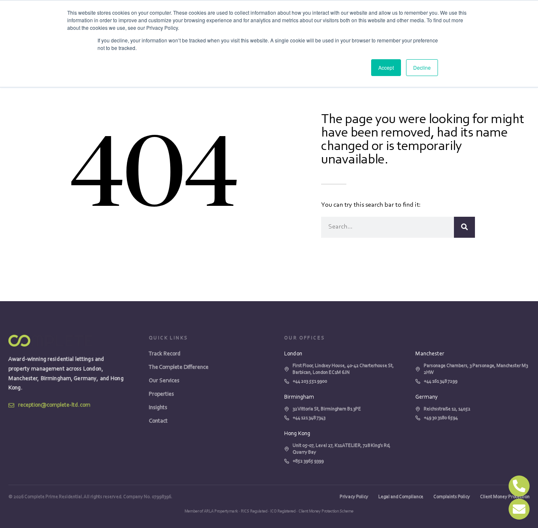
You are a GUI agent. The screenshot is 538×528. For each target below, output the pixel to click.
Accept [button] (386, 67)
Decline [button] (422, 67)
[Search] (464, 227)
